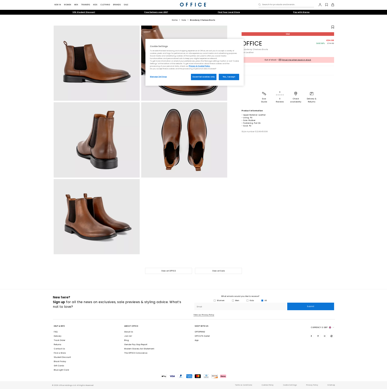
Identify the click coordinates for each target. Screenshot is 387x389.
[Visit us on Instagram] (325, 336)
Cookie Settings (290, 385)
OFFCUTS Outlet (202, 336)
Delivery (57, 336)
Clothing (105, 4)
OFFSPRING (200, 331)
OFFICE (252, 43)
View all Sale (218, 271)
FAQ (56, 331)
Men (76, 4)
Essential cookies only (204, 77)
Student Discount (62, 357)
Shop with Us (201, 326)
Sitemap (331, 385)
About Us (128, 331)
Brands (117, 4)
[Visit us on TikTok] (332, 336)
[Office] (193, 4)
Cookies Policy (268, 385)
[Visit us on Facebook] (312, 336)
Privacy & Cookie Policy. (199, 66)
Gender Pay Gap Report (135, 344)
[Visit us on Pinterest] (319, 336)
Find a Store (60, 353)
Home (175, 20)
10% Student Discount (83, 12)
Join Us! (128, 336)
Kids (95, 4)
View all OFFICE (168, 271)
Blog (126, 340)
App (197, 340)
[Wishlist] (325, 4)
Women (67, 4)
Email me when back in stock (296, 60)
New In (57, 4)
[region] (194, 62)
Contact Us (59, 348)
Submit (310, 306)
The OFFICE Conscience (135, 353)
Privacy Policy (312, 385)
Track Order (59, 340)
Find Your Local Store (229, 12)
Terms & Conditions (243, 385)
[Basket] (331, 4)
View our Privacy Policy (204, 315)
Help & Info (59, 326)
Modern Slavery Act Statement (139, 348)
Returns (57, 344)
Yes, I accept (229, 77)
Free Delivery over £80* (156, 12)
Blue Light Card (61, 370)
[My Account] (319, 4)
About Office (131, 326)
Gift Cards (59, 365)
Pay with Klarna (301, 12)
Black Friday (60, 361)
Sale (126, 4)
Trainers (85, 4)
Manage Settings (158, 76)
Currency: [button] (319, 327)
